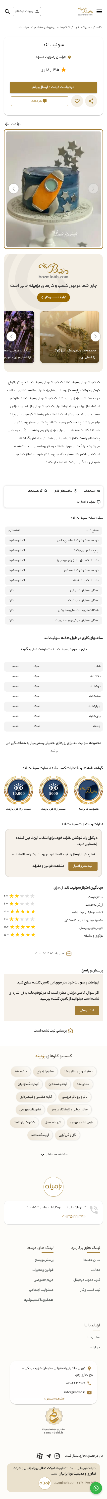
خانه (99, 27)
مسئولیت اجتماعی (41, 1290)
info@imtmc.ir (75, 1392)
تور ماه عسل (52, 1122)
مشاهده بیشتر (56, 1154)
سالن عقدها (91, 1260)
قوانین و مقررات (43, 1270)
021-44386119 (76, 1383)
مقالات (95, 1270)
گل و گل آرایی (67, 1135)
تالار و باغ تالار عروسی (74, 1097)
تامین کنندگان (83, 27)
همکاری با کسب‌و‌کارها (38, 1300)
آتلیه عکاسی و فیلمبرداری (36, 1097)
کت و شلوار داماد (24, 1122)
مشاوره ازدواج (45, 1071)
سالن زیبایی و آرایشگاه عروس (69, 1109)
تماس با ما (93, 1338)
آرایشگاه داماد (40, 1135)
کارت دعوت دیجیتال (86, 1280)
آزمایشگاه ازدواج (28, 1084)
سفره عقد (20, 1071)
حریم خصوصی (44, 1280)
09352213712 (74, 1216)
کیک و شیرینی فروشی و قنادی (52, 27)
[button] (99, 11)
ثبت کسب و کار (90, 1290)
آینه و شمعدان (58, 1084)
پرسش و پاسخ (44, 1260)
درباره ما (95, 1348)
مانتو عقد (83, 1084)
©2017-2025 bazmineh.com (75, 1483)
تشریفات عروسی (30, 1109)
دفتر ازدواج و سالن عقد (78, 1071)
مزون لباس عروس (82, 1122)
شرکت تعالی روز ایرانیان (39, 1468)
